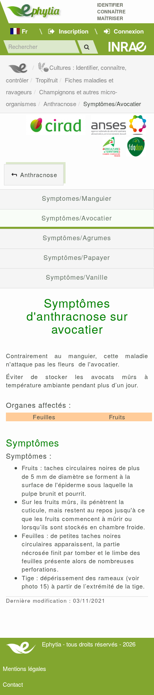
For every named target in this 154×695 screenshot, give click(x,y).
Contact (13, 684)
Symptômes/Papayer (76, 257)
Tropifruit (47, 80)
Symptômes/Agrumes (77, 237)
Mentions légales (24, 668)
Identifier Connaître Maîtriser (111, 12)
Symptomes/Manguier (77, 198)
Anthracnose (59, 103)
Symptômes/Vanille (76, 277)
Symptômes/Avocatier (112, 103)
